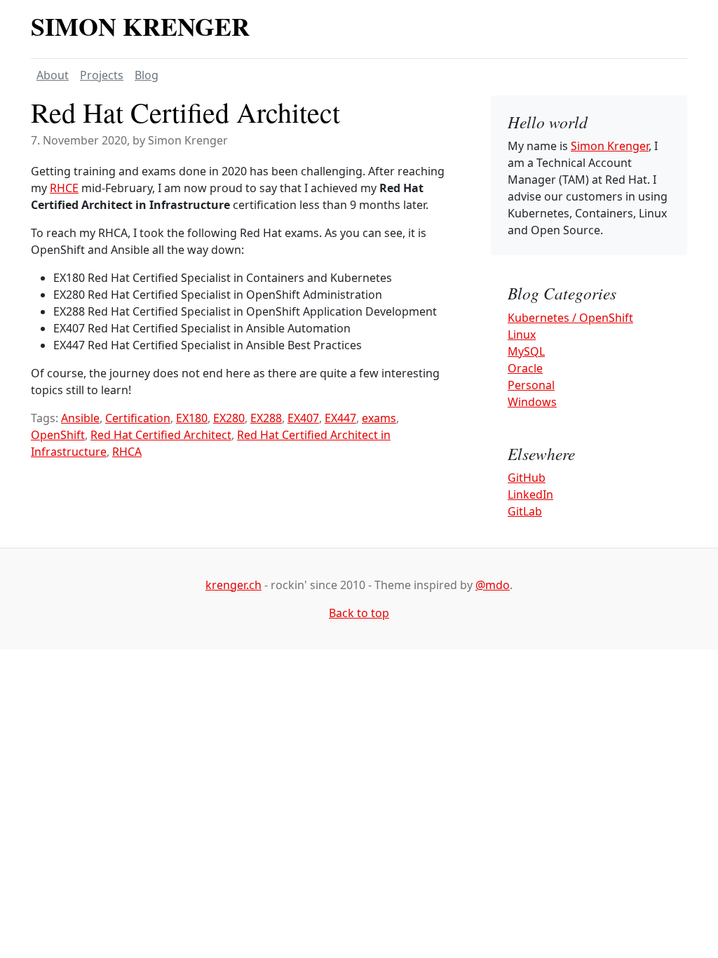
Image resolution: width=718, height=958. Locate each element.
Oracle (525, 368)
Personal (531, 385)
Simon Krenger (140, 26)
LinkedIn (530, 494)
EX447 (340, 418)
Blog (146, 75)
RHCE (64, 188)
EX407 (303, 418)
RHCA (127, 451)
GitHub (527, 477)
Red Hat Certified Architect (185, 111)
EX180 (192, 418)
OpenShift (58, 435)
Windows (532, 402)
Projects (101, 75)
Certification (137, 418)
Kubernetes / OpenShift (570, 317)
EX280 (229, 418)
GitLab (525, 511)
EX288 (266, 418)
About (52, 75)
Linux (522, 334)
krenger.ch (233, 585)
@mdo (492, 585)
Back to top (359, 613)
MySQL (526, 351)
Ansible (80, 418)
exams (379, 418)
